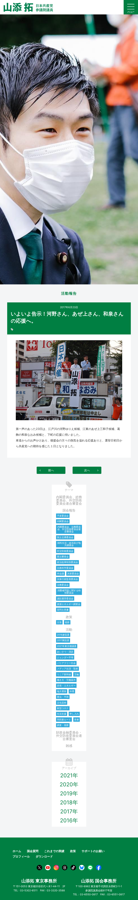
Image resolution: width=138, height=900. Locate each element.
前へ (51, 470)
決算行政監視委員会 (67, 579)
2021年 (69, 775)
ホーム (17, 851)
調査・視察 (63, 725)
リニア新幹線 (64, 674)
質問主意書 (63, 609)
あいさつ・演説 (65, 651)
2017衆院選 (63, 640)
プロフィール (21, 856)
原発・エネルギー (66, 685)
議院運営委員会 (65, 598)
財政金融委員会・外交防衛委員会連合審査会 (69, 736)
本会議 (60, 573)
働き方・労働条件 (66, 679)
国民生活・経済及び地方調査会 (69, 544)
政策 (69, 617)
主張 (59, 622)
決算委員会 (73, 573)
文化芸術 (61, 702)
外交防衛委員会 (65, 551)
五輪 (76, 674)
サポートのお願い (93, 851)
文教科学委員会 (65, 567)
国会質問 (32, 851)
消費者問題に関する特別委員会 (69, 591)
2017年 (69, 811)
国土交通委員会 (65, 537)
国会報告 (69, 510)
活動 (69, 629)
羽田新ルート (64, 719)
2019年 (69, 793)
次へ (87, 470)
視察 (67, 622)
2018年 (69, 802)
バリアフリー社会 (66, 663)
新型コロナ (63, 708)
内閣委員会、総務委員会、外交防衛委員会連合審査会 (69, 500)
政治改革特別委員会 (67, 562)
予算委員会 (63, 515)
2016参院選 (63, 634)
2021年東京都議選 (66, 646)
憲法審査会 (63, 556)
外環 (72, 691)
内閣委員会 (63, 521)
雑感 (69, 746)
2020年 (69, 784)
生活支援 (61, 713)
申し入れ (74, 713)
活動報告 (69, 293)
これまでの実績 (54, 851)
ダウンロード (44, 856)
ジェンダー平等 (65, 657)
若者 (76, 719)
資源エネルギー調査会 (68, 604)
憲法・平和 (63, 696)
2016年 (69, 820)
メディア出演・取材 (67, 668)
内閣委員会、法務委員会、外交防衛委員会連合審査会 (69, 529)
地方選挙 (61, 691)
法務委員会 (63, 584)
